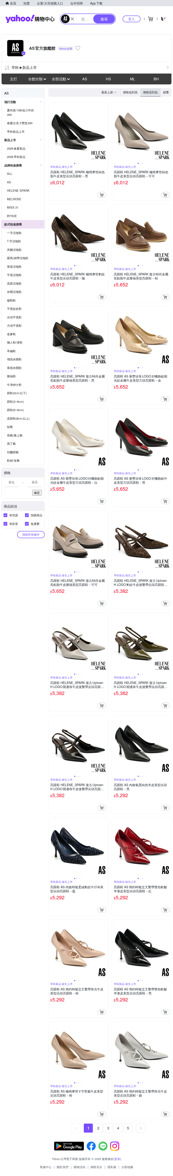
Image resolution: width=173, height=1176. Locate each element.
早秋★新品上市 (24, 67)
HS (108, 78)
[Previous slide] (51, 132)
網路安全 (96, 1167)
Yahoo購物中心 (30, 18)
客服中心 (46, 1167)
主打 (13, 78)
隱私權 (111, 1167)
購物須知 (79, 1167)
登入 (131, 18)
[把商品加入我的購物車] (102, 195)
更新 (117, 1159)
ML (132, 78)
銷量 (166, 92)
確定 (37, 492)
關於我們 (62, 1167)
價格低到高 (130, 92)
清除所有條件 (31, 534)
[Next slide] (105, 132)
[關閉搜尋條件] (72, 19)
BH (156, 78)
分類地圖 (127, 1167)
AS (84, 78)
